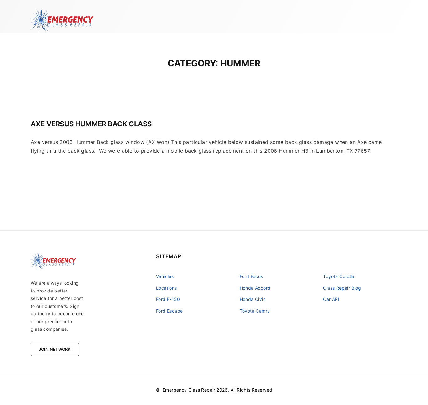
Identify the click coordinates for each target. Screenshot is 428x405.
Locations (166, 288)
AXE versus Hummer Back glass (91, 124)
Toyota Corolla (338, 276)
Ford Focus (251, 276)
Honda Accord (255, 288)
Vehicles (165, 276)
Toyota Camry (255, 310)
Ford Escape (169, 310)
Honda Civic (253, 299)
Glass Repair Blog (342, 288)
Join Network (55, 349)
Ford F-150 (168, 299)
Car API (331, 299)
